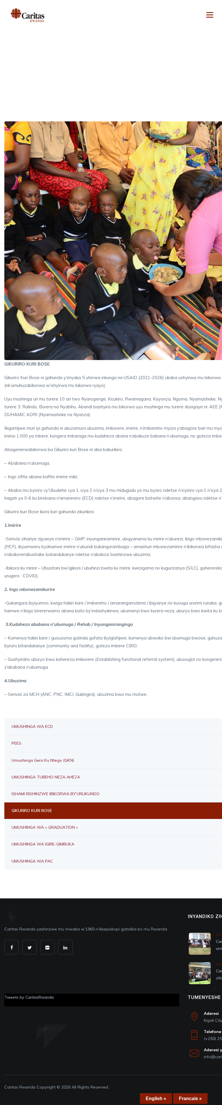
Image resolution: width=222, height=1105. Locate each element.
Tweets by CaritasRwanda (29, 997)
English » (156, 1098)
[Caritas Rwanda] (27, 15)
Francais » (190, 1098)
